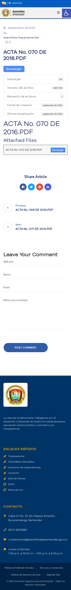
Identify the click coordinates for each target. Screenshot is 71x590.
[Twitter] (31, 186)
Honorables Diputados (21, 461)
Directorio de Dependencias (24, 467)
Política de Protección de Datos (19, 567)
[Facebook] (23, 186)
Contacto (13, 473)
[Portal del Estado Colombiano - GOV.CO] (11, 3)
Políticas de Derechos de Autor (26, 574)
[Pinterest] (39, 186)
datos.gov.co (15, 489)
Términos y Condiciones (51, 567)
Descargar (14, 69)
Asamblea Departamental (21, 37)
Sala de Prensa (16, 478)
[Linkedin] (47, 186)
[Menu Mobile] (58, 13)
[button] (66, 13)
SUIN (11, 484)
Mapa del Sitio (53, 574)
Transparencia (16, 456)
